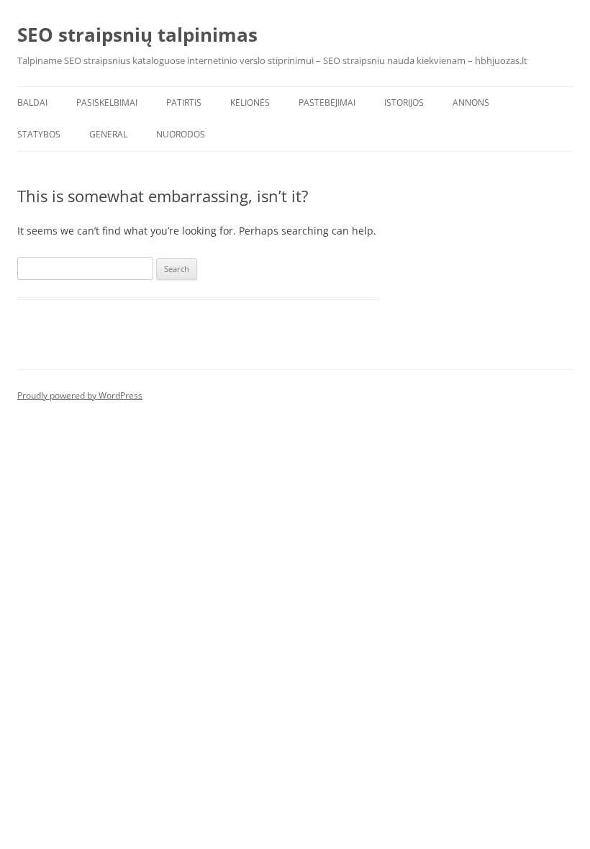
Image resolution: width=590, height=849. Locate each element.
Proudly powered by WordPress (79, 395)
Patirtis (183, 102)
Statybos (38, 134)
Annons (471, 102)
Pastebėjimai (327, 102)
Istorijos (404, 102)
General (108, 134)
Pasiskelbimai (106, 102)
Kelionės (250, 102)
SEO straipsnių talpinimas (137, 34)
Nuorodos (180, 134)
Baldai (32, 102)
